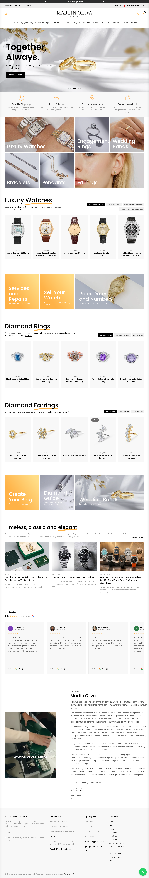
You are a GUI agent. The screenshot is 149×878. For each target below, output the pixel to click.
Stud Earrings (110, 411)
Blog (111, 822)
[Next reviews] (142, 614)
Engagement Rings (27, 23)
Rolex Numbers (115, 839)
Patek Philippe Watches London (131, 209)
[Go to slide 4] (77, 88)
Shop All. (17, 209)
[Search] (6, 14)
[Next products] (143, 237)
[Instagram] (90, 847)
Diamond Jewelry (16, 80)
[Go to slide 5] (80, 88)
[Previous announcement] (45, 1)
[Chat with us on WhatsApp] (143, 872)
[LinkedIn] (86, 851)
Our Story (113, 832)
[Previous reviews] (136, 614)
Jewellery (85, 23)
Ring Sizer (113, 836)
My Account (8, 5)
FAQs (111, 825)
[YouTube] (94, 847)
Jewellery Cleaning (116, 843)
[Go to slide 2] (70, 88)
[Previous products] (5, 237)
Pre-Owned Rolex (114, 205)
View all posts (137, 537)
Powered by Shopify (71, 874)
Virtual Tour (54, 837)
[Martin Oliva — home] (74, 13)
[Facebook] (86, 847)
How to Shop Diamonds (118, 847)
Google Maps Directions (60, 849)
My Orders (18, 5)
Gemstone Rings (72, 23)
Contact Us (29, 5)
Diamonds (105, 23)
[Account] (138, 14)
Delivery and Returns (117, 850)
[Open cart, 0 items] (142, 13)
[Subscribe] (43, 832)
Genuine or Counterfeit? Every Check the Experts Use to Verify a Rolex (26, 579)
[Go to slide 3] (73, 88)
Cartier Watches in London (133, 205)
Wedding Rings (43, 23)
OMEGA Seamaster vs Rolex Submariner (73, 577)
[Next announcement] (104, 1)
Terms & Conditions (117, 854)
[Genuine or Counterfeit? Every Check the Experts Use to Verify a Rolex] (27, 556)
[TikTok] (101, 847)
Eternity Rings (56, 23)
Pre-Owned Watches (96, 205)
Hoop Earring (124, 411)
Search (112, 829)
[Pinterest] (97, 847)
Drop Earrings (138, 411)
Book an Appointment (94, 842)
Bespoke (96, 23)
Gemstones (116, 23)
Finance (112, 861)
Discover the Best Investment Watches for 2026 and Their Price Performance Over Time (120, 580)
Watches (13, 23)
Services (126, 23)
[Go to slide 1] (68, 88)
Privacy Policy (114, 857)
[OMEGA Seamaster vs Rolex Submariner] (74, 556)
